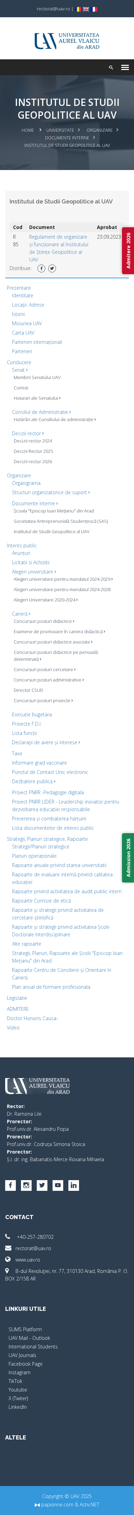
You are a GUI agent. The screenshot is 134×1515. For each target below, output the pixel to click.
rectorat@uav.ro (33, 1248)
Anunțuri (21, 553)
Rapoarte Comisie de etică (41, 900)
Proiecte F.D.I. (27, 723)
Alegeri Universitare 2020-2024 (45, 600)
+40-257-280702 (34, 1237)
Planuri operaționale (34, 856)
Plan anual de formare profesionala (51, 987)
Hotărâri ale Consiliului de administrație (54, 419)
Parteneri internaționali (37, 342)
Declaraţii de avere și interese (45, 742)
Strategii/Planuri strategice (40, 846)
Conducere (19, 362)
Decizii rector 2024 (33, 441)
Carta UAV (23, 332)
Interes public (22, 545)
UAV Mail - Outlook (29, 1338)
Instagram (20, 1372)
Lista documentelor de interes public (53, 828)
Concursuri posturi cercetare (44, 669)
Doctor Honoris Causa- (32, 1018)
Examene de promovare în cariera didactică (59, 631)
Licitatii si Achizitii (30, 562)
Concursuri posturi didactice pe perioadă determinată (56, 655)
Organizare (100, 130)
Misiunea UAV (27, 323)
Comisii (21, 388)
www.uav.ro (27, 1259)
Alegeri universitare (33, 571)
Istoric (18, 314)
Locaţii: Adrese (28, 304)
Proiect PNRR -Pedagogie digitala (48, 792)
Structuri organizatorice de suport (50, 492)
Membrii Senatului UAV (37, 377)
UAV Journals (22, 1355)
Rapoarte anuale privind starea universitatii (59, 865)
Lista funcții (24, 733)
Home (28, 130)
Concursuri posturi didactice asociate (52, 642)
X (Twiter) (18, 1398)
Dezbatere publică (33, 781)
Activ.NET (89, 1504)
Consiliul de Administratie (40, 412)
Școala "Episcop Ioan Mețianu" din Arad (54, 511)
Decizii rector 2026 (33, 461)
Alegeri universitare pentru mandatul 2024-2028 (62, 589)
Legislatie (17, 998)
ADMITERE (18, 1009)
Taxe (17, 753)
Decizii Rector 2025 (33, 451)
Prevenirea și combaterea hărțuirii (49, 818)
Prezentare (19, 288)
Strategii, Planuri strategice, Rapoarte (47, 839)
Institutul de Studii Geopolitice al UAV (52, 531)
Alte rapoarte (26, 943)
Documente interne (67, 138)
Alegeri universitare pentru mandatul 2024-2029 (62, 579)
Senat (19, 370)
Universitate (60, 130)
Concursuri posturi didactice (43, 621)
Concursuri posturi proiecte (42, 700)
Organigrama (26, 483)
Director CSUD (28, 690)
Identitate (22, 295)
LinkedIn (18, 1407)
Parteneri (22, 351)
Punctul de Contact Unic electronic (50, 772)
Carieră (20, 613)
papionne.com (57, 1504)
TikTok (15, 1381)
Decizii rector (27, 433)
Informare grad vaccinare (39, 762)
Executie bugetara (32, 714)
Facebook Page (26, 1363)
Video (13, 1027)
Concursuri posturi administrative (48, 680)
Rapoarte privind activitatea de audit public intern (67, 891)
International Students (33, 1346)
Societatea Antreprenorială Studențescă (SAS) (61, 521)
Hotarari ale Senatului (36, 398)
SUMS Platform (25, 1329)
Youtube (18, 1389)
